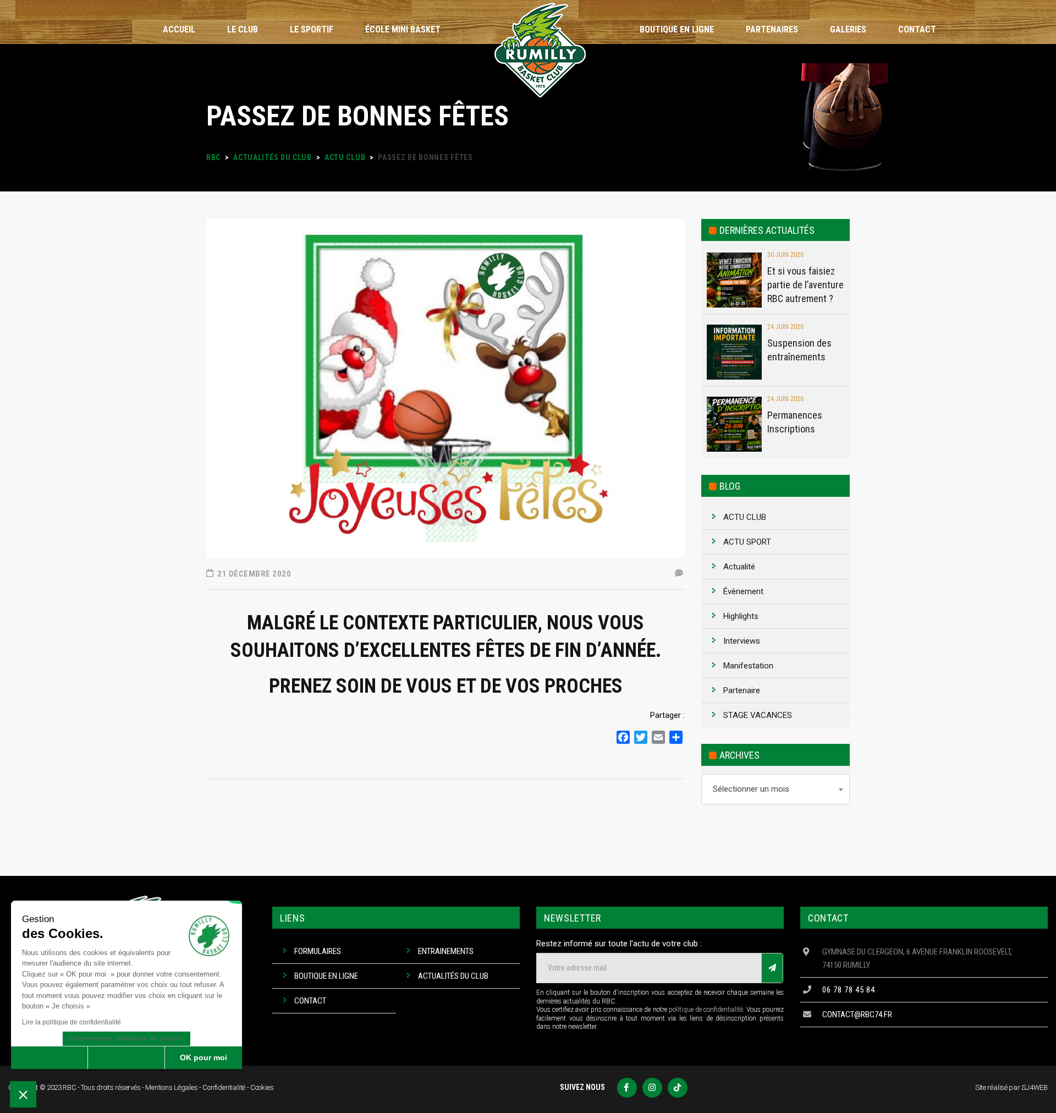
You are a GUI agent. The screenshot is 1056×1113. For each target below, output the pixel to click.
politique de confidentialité (706, 1009)
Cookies (262, 1087)
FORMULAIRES (317, 951)
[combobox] (775, 789)
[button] (23, 1094)
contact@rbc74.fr (857, 1014)
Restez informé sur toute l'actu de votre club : (619, 943)
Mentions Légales (171, 1087)
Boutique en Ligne (326, 976)
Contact (310, 1001)
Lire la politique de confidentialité (71, 1022)
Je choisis (126, 1057)
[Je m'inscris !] (772, 968)
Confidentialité (223, 1087)
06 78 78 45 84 (848, 990)
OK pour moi (203, 1057)
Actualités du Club (453, 976)
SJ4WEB (1034, 1087)
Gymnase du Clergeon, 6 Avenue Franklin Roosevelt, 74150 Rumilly (917, 958)
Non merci (49, 1057)
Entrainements (446, 951)
